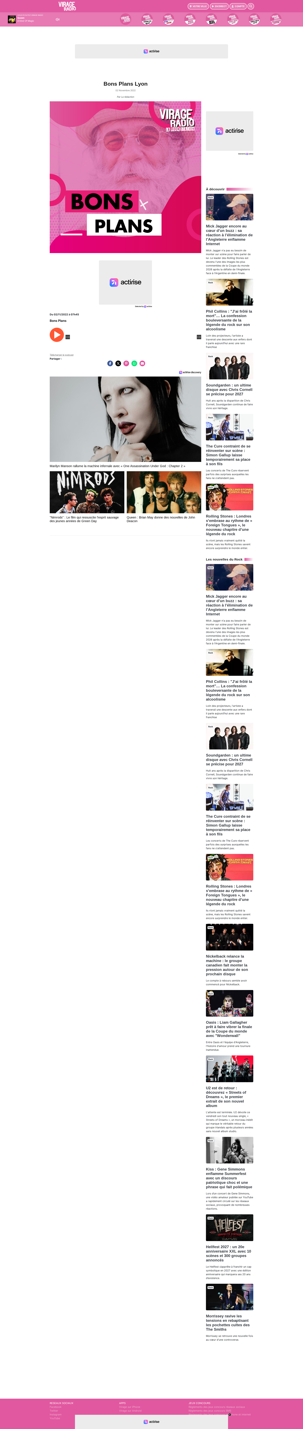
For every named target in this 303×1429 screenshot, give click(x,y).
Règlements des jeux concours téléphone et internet (220, 1414)
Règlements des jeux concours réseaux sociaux (217, 1406)
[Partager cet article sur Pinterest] (125, 365)
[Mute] (57, 19)
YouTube (55, 1418)
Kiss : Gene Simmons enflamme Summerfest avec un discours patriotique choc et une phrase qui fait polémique (229, 1178)
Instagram (56, 1414)
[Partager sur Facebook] (109, 365)
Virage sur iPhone (129, 1406)
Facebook (56, 1406)
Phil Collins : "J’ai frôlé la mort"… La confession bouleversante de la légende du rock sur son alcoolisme (229, 320)
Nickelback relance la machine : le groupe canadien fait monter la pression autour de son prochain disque (227, 965)
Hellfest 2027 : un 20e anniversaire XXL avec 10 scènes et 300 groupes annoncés (228, 1253)
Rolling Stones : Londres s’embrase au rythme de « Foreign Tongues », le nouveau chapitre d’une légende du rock (229, 525)
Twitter (54, 1410)
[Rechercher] (250, 6)
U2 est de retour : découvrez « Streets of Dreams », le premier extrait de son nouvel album (226, 1097)
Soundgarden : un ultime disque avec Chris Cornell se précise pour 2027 (229, 389)
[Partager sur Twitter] (117, 365)
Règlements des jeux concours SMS (210, 1410)
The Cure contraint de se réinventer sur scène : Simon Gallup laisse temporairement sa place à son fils (228, 455)
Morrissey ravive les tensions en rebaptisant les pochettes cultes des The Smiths (228, 1322)
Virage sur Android (130, 1410)
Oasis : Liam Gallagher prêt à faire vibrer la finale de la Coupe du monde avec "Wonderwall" (229, 1029)
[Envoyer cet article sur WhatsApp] (133, 365)
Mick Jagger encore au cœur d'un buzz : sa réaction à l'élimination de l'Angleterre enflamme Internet (229, 235)
